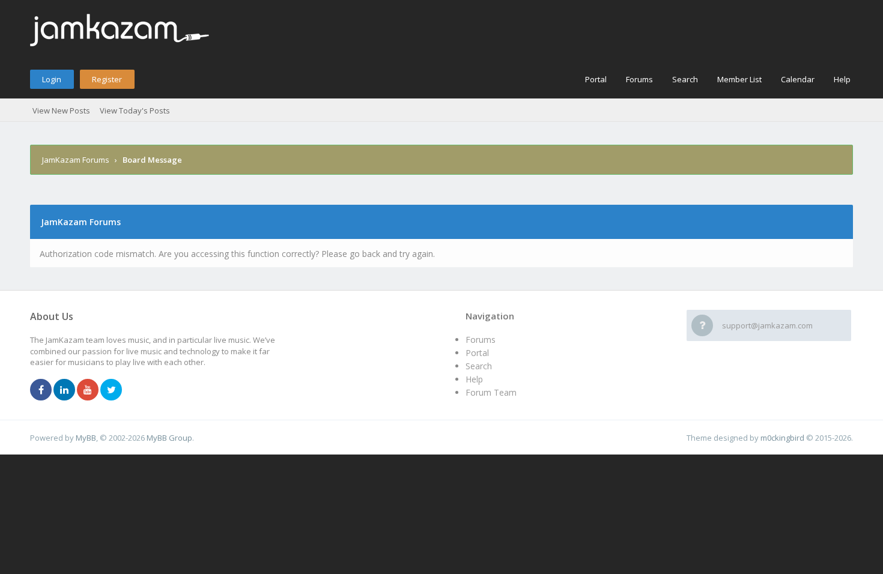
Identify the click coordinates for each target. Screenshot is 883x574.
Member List (739, 79)
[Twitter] (111, 390)
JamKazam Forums (75, 159)
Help (842, 79)
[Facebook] (41, 390)
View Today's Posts (135, 110)
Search (685, 79)
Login (51, 79)
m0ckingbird (782, 437)
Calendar (798, 79)
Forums (639, 79)
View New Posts (61, 110)
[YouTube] (88, 390)
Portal (596, 79)
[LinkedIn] (64, 390)
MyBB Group (169, 437)
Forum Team (491, 392)
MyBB (86, 437)
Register (107, 79)
